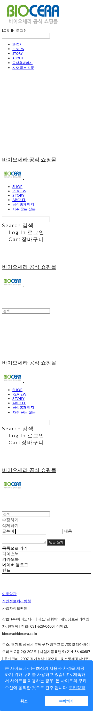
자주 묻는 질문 (23, 67)
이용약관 (9, 593)
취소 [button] (24, 701)
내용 (68, 530)
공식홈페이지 (22, 62)
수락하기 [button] (66, 701)
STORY (17, 53)
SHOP (16, 44)
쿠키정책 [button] (77, 687)
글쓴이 (8, 530)
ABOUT (17, 58)
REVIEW (18, 48)
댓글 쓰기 (56, 542)
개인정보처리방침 (16, 601)
